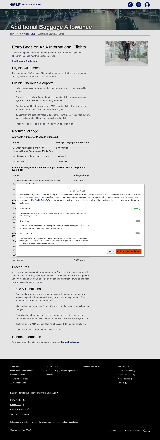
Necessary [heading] (24, 208)
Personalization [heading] (26, 233)
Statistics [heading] (24, 221)
